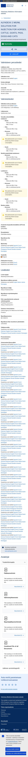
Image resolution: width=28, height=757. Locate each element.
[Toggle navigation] (25, 6)
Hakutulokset (7, 18)
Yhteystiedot (4, 724)
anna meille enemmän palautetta (9, 689)
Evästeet (3, 712)
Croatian (21, 369)
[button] (14, 49)
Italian (20, 247)
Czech (20, 245)
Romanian (19, 508)
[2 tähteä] (4, 684)
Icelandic (18, 249)
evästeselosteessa (13, 741)
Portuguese (4, 249)
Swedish (13, 249)
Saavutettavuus (4, 716)
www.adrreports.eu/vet (11, 551)
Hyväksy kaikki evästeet (12, 749)
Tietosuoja (3, 710)
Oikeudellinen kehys (5, 714)
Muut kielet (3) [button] (18, 586)
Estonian (7, 247)
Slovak (9, 249)
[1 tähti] (2, 684)
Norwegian (4, 251)
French (17, 247)
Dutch (23, 247)
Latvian (23, 282)
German (3, 247)
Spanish (15, 245)
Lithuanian (3, 508)
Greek (12, 376)
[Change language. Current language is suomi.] (22, 6)
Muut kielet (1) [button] (18, 662)
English (15, 78)
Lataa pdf (15, 54)
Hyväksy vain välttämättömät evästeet (16, 753)
